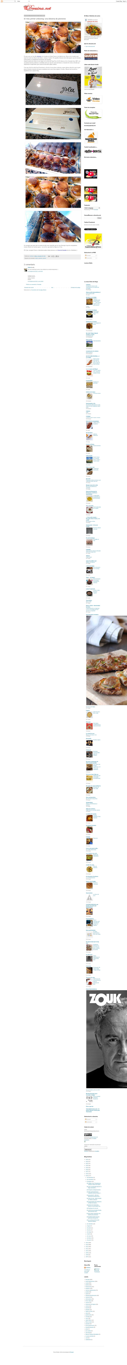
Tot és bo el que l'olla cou (92, 774)
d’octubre (89, 1181)
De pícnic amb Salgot (90, 706)
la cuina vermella (90, 1336)
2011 (87, 1248)
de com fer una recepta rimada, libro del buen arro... (94, 1211)
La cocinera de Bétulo (91, 310)
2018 (87, 1169)
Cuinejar (88, 836)
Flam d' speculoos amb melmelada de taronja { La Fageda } (96, 923)
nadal (87, 1293)
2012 (87, 1246)
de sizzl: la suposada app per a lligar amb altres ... (94, 1187)
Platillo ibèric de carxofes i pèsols (93, 810)
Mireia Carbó (89, 1322)
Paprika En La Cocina (91, 321)
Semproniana (89, 802)
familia (87, 1284)
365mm (88, 555)
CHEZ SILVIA (89, 455)
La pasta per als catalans (92, 351)
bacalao (87, 1323)
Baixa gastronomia (90, 930)
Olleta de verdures (90, 808)
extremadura (88, 1299)
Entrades (88, 255)
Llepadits (88, 549)
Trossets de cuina (90, 977)
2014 (87, 1242)
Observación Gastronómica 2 (93, 292)
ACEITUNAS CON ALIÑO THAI (96, 313)
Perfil (87, 412)
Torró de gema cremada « (92, 614)
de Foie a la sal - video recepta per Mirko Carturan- (94, 1199)
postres (44, 258)
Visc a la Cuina (89, 505)
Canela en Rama (90, 444)
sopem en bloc (89, 1311)
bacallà (87, 1307)
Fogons (88, 710)
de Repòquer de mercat (92, 1208)
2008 (87, 1254)
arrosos (87, 1306)
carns (87, 1318)
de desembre (90, 1177)
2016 (87, 1173)
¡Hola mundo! (89, 557)
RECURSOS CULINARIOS (92, 421)
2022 (87, 1161)
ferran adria (88, 1300)
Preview (86, 1151)
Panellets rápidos (96, 739)
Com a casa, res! (90, 467)
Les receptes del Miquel (92, 369)
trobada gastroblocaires (91, 1295)
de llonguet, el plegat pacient (93, 1189)
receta (87, 1283)
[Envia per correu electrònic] (51, 256)
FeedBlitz (97, 1151)
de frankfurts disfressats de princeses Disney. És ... (93, 1217)
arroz (87, 1313)
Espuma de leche (96, 445)
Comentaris (89, 258)
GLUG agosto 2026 (90, 293)
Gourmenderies (90, 918)
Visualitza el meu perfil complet (87, 1271)
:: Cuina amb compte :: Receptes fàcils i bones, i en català (93, 519)
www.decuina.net (94, 1137)
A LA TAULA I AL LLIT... (91, 853)
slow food (88, 1332)
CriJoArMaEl (89, 380)
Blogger (72, 1352)
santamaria (88, 1339)
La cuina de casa (90, 733)
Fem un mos (89, 339)
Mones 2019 (88, 601)
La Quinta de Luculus (91, 814)
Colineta (88, 411)
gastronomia (88, 1315)
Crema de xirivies (97, 393)
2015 (87, 1175)
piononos (40, 258)
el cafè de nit (89, 954)
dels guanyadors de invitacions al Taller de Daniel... (94, 1202)
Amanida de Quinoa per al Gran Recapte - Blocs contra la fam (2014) (96, 947)
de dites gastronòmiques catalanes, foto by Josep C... (94, 1192)
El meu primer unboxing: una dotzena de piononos (93, 1214)
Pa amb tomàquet (90, 538)
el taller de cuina (90, 865)
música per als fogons (91, 1304)
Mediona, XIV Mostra (90, 562)
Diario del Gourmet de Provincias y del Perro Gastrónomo (91, 493)
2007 (87, 1256)
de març (89, 1236)
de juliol (89, 1228)
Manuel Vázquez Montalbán (92, 1334)
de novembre (90, 1179)
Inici (52, 287)
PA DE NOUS (89, 432)
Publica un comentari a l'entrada (33, 284)
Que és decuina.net (90, 46)
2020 (87, 1165)
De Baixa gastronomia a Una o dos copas (96, 933)
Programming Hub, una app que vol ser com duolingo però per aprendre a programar (92, 609)
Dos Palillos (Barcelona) (91, 849)
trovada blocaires (90, 1327)
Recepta (88, 1279)
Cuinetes (88, 284)
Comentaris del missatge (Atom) (38, 290)
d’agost (89, 1226)
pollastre (88, 1309)
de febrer (89, 1238)
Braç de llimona (89, 352)
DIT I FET (88, 478)
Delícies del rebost (90, 392)
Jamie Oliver (88, 1320)
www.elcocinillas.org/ (91, 561)
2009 (87, 1252)
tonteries (88, 1288)
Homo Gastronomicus (91, 989)
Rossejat (88, 722)
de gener (89, 1240)
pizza (87, 1329)
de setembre (90, 1223)
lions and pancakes (91, 797)
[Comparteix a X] (55, 256)
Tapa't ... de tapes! (90, 577)
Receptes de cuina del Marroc (93, 786)
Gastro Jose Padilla (91, 881)
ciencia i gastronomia (91, 1290)
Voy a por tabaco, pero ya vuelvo (93, 1089)
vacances (88, 1297)
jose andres (88, 1330)
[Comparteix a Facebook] (56, 256)
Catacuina (88, 966)
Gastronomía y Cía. (90, 403)
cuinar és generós (90, 589)
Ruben (29, 267)
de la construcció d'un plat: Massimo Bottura (93, 1220)
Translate (96, 209)
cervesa (87, 1302)
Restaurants (88, 1286)
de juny (89, 1230)
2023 (87, 1159)
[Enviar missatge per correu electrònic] (49, 256)
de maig (89, 1232)
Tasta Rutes (89, 600)
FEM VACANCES (96, 340)
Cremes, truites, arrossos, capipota (96, 591)
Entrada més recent (29, 287)
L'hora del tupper (90, 566)
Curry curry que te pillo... (92, 848)
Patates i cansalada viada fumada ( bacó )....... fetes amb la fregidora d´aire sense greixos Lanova (93, 302)
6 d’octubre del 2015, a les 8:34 (35, 271)
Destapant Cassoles (91, 825)
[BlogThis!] (53, 256)
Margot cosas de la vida (92, 485)
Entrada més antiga (75, 287)
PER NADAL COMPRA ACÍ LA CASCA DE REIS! (97, 724)
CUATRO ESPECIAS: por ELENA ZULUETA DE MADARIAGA (92, 906)
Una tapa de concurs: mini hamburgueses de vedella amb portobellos (92, 287)
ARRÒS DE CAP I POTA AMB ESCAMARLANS (96, 777)
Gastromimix (89, 893)
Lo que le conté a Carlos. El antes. (93, 417)
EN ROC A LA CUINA (91, 297)
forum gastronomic (90, 1325)
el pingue (88, 416)
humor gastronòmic (90, 1281)
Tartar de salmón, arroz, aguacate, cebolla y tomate (97, 371)
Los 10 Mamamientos (90, 877)
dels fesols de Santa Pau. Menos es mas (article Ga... (94, 1205)
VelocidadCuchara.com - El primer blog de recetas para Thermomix (93, 1110)
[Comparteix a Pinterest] (58, 256)
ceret (87, 1337)
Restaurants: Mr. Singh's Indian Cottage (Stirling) (96, 969)
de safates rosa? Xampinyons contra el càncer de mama (94, 1184)
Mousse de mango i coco (91, 734)
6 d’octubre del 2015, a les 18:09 (35, 281)
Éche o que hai (89, 1106)
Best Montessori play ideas (91, 798)
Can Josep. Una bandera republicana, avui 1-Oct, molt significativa (96, 767)
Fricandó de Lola (89, 335)
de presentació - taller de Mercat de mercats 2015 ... (93, 1196)
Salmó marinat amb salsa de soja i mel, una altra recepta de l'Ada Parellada (96, 361)
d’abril (88, 1234)
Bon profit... (89, 738)
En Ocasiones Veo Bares (92, 876)
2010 (87, 1250)
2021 (87, 1163)
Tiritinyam (88, 750)
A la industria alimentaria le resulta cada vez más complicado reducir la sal (93, 406)
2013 (87, 1244)
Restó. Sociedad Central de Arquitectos (96, 1097)
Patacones (95, 838)
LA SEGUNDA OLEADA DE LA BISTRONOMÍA (96, 497)
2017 (87, 1171)
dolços (36, 258)
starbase (88, 1267)
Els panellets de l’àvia (90, 521)
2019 (87, 1167)
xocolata (88, 1316)
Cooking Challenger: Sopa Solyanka (96, 816)
